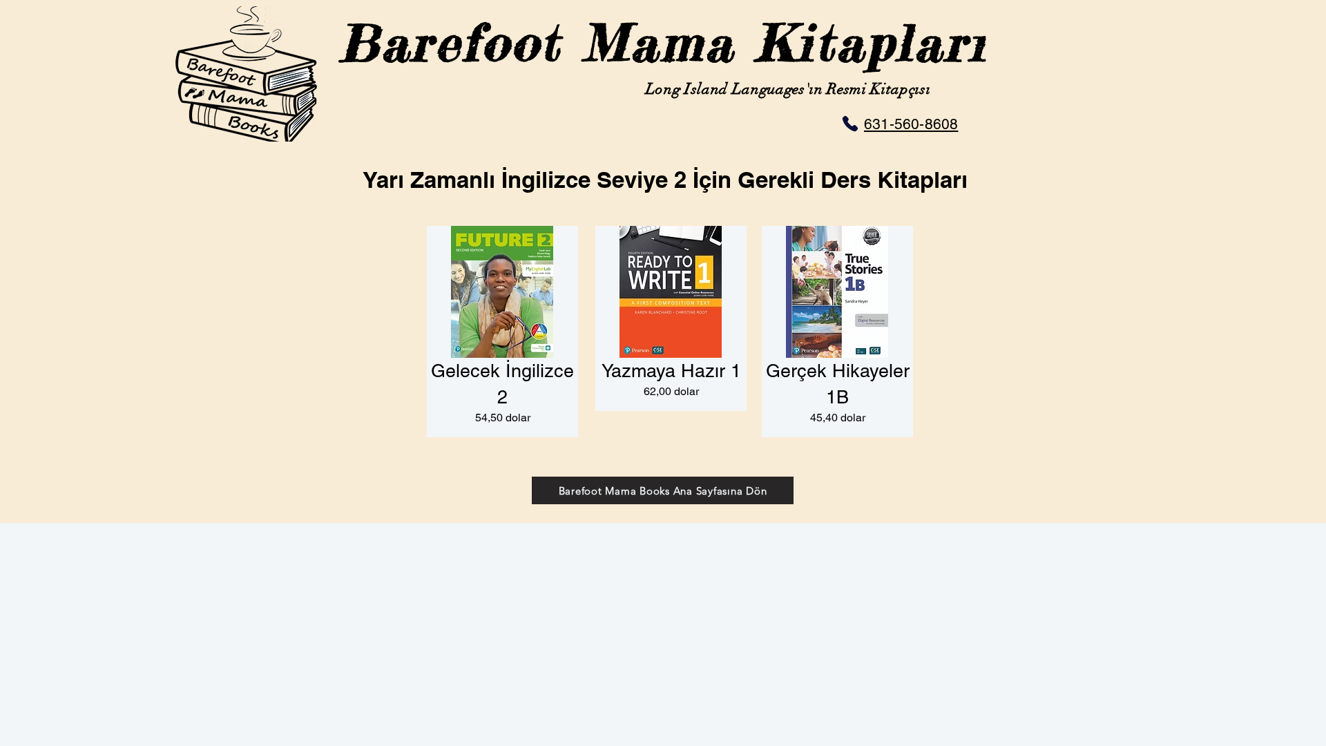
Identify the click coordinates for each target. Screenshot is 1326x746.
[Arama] (846, 124)
